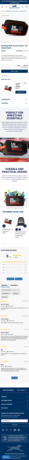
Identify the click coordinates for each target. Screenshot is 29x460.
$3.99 (25, 83)
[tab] (14, 285)
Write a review (19, 278)
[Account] (22, 7)
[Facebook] (7, 430)
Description (6, 99)
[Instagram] (3, 430)
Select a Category (21, 390)
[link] (17, 229)
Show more (14, 377)
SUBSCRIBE (14, 424)
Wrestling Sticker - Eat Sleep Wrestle (17, 86)
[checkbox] (4, 297)
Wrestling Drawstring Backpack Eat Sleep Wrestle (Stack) (20, 233)
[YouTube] (15, 430)
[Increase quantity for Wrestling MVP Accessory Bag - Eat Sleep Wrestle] (8, 66)
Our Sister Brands (6, 404)
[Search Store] (6, 7)
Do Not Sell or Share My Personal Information (14, 453)
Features (5, 103)
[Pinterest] (19, 430)
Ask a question (10, 278)
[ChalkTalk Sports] (14, 6)
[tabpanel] (14, 335)
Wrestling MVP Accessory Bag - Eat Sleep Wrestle (14, 47)
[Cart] (27, 7)
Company (4, 396)
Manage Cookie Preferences (14, 458)
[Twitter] (11, 430)
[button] (2, 7)
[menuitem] (22, 7)
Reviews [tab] (5, 285)
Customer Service (6, 400)
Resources (4, 408)
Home (2, 11)
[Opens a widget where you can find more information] (6, 457)
